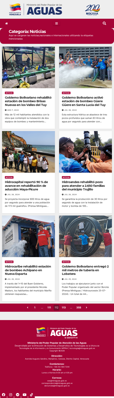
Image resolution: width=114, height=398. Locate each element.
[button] (104, 23)
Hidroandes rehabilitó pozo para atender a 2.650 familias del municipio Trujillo (83, 185)
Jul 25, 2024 (70, 279)
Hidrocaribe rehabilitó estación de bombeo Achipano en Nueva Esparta (28, 270)
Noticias (9, 93)
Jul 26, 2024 (70, 194)
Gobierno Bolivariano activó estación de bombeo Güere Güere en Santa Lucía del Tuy (84, 101)
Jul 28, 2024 (70, 110)
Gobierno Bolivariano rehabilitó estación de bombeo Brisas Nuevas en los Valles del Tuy (28, 101)
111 (49, 307)
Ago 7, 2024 (13, 110)
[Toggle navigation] (56, 23)
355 (78, 307)
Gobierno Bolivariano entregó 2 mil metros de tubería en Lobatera (85, 270)
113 (64, 307)
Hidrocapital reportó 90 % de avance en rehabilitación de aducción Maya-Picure (26, 185)
